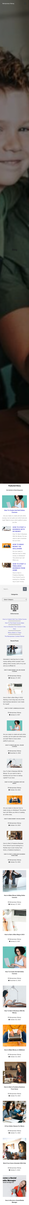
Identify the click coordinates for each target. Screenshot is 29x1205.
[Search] (25, 589)
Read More (14, 887)
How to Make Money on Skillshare (18, 546)
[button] (25, 3)
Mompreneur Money (8, 3)
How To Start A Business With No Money (19, 529)
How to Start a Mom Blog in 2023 (14, 934)
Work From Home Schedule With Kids (14, 1163)
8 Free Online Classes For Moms (14, 1126)
